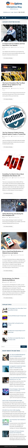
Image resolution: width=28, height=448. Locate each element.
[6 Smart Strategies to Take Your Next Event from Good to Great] (5, 392)
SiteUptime (14, 282)
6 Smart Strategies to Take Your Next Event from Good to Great (17, 390)
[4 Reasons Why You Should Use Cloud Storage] (4, 325)
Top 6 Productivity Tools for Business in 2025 (18, 420)
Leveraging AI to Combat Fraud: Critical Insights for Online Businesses (17, 367)
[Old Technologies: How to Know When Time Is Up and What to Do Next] (4, 310)
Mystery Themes (20, 446)
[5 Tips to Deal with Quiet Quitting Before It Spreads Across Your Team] (5, 380)
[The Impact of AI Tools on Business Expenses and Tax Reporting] (5, 434)
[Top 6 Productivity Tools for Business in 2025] (5, 422)
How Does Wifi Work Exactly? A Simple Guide (17, 315)
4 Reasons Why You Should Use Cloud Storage (15, 324)
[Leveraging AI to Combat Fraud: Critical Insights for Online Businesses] (5, 369)
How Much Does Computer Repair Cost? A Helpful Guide (16, 331)
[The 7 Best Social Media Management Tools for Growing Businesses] (5, 357)
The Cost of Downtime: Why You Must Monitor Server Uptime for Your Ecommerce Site (13, 84)
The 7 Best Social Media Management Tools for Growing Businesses (17, 355)
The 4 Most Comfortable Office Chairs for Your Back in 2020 (16, 339)
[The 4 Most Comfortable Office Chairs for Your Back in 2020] (4, 340)
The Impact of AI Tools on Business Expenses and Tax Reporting (17, 432)
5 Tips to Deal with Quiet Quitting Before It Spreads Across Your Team (18, 378)
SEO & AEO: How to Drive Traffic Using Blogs (11, 410)
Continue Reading (8, 58)
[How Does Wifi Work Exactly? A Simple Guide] (4, 318)
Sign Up (15, 12)
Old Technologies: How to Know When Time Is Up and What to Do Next (17, 309)
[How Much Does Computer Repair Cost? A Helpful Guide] (4, 333)
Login (12, 12)
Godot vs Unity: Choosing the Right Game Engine (12, 400)
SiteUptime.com (6, 12)
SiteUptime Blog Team (14, 217)
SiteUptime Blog (14, 7)
